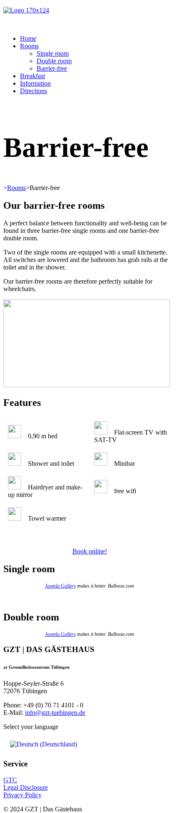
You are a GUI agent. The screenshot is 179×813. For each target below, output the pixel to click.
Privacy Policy (22, 794)
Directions (33, 90)
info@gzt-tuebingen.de (55, 712)
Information (35, 83)
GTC (10, 779)
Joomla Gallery (60, 586)
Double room (54, 60)
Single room (53, 53)
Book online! (89, 551)
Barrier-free (52, 68)
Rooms (29, 45)
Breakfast (32, 75)
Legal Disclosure (25, 787)
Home (28, 38)
